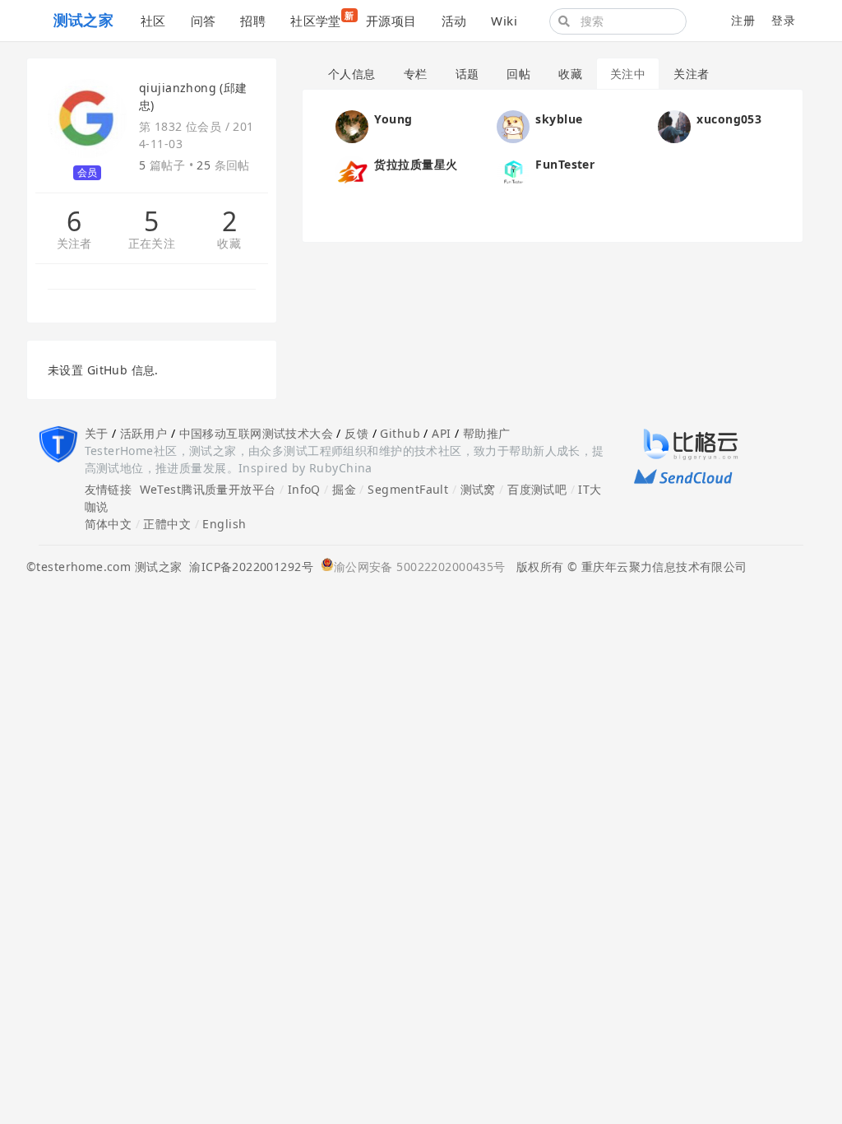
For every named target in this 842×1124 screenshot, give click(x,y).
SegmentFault (408, 489)
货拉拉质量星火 (415, 164)
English (224, 524)
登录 (783, 20)
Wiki (504, 20)
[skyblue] (513, 125)
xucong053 (728, 119)
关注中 (627, 73)
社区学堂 (322, 19)
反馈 (356, 433)
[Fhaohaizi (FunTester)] (513, 171)
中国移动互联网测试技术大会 (256, 433)
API (441, 433)
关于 (97, 433)
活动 (454, 20)
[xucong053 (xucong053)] (674, 125)
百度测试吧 (537, 489)
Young (393, 119)
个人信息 (352, 73)
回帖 (518, 73)
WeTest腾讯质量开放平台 (208, 489)
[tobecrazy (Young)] (351, 125)
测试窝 (478, 489)
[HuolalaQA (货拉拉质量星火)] (351, 171)
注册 (743, 20)
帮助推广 (487, 433)
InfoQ (304, 489)
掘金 (344, 489)
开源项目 (391, 20)
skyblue (558, 119)
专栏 (416, 73)
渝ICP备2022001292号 (247, 566)
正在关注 (152, 244)
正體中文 (167, 524)
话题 (467, 73)
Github (400, 433)
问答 (203, 20)
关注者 (74, 244)
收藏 (229, 244)
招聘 (253, 20)
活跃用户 (144, 433)
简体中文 (108, 524)
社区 (153, 20)
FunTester (564, 164)
